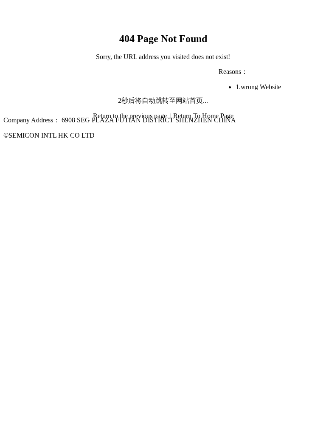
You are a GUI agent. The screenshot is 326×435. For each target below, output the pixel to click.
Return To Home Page (203, 115)
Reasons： (233, 71)
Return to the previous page (131, 115)
